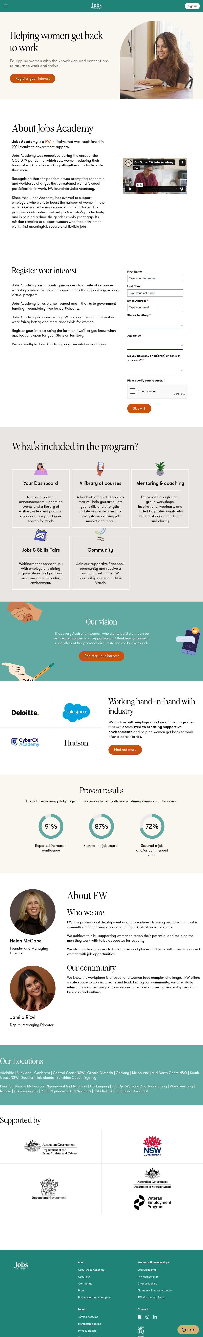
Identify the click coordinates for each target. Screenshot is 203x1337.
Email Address (137, 300)
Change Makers (147, 1283)
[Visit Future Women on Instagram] (147, 1317)
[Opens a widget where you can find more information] (188, 1330)
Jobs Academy (147, 1269)
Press (81, 1290)
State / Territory (139, 315)
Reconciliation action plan (94, 1297)
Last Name (134, 286)
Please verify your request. (146, 380)
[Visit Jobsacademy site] (21, 1265)
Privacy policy (87, 1330)
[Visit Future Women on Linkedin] (155, 1317)
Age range (134, 335)
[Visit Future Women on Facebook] (140, 1317)
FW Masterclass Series (151, 1297)
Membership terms (89, 1323)
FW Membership (148, 1276)
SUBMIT (139, 408)
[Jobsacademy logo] (96, 6)
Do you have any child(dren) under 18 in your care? (154, 358)
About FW (84, 1276)
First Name (134, 271)
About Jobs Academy (91, 1269)
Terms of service (88, 1316)
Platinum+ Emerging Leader (155, 1290)
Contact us (85, 1283)
